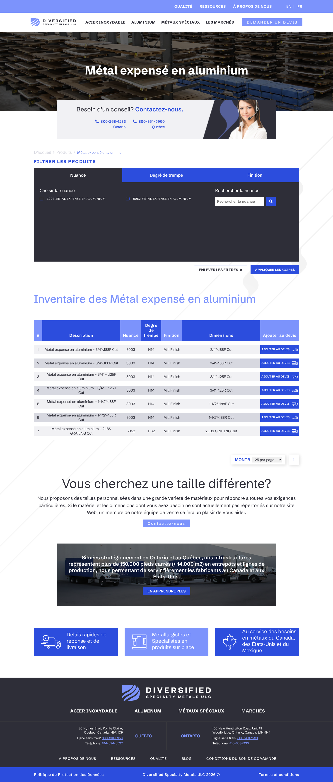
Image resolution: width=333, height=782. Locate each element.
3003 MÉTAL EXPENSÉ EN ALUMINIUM (76, 198)
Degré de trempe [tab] (166, 175)
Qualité (183, 6)
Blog (187, 758)
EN (289, 6)
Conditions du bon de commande (241, 758)
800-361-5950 (152, 121)
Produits (64, 152)
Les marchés (220, 22)
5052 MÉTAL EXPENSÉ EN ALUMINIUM (162, 198)
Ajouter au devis (275, 349)
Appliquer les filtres (275, 270)
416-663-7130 (239, 743)
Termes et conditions (279, 774)
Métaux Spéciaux (180, 22)
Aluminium (143, 22)
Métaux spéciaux (201, 711)
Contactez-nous (166, 523)
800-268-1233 (113, 121)
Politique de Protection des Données (69, 774)
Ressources (213, 6)
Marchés (253, 711)
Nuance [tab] (78, 175)
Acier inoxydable (105, 22)
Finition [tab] (254, 175)
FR (299, 6)
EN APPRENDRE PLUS (166, 591)
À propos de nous (252, 6)
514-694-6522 (112, 743)
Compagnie (248, 20)
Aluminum (148, 711)
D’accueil (42, 152)
